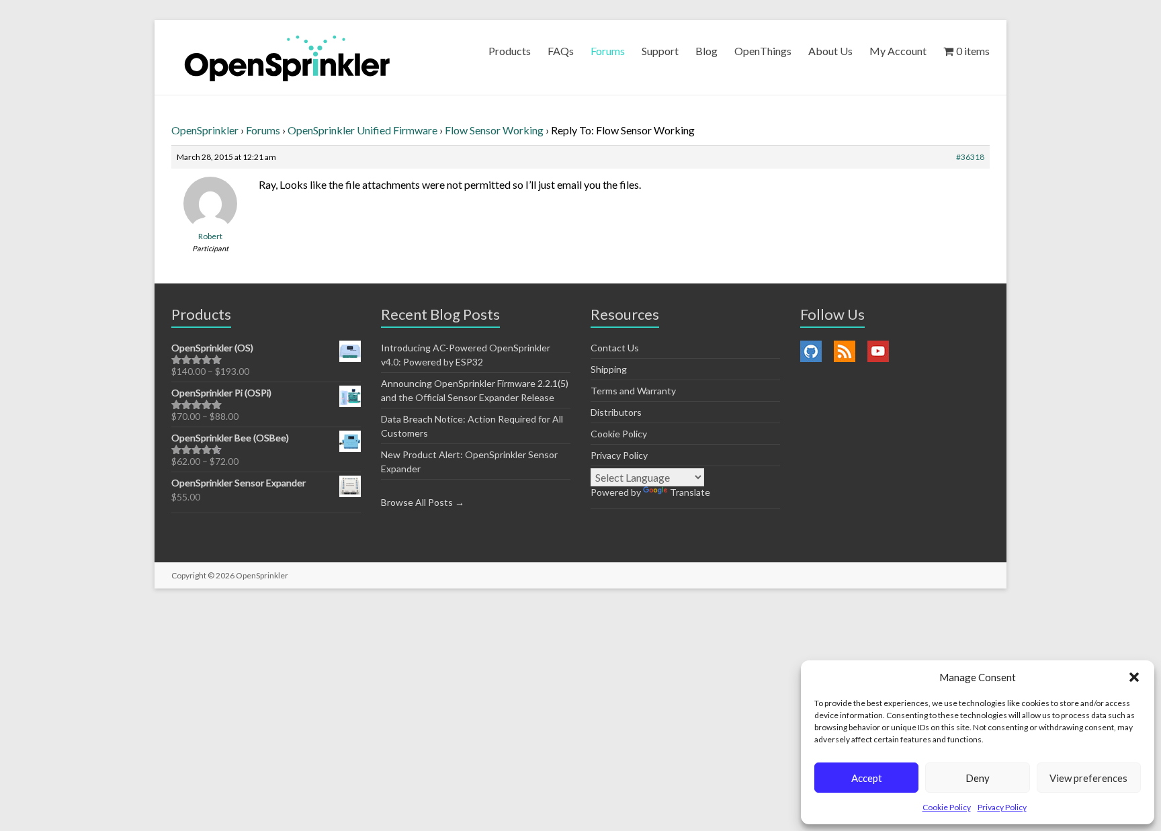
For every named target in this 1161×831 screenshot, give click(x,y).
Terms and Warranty (633, 390)
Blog (706, 50)
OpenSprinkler (205, 130)
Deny (977, 778)
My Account (898, 50)
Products (509, 50)
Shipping (609, 369)
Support (660, 50)
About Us (830, 50)
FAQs (561, 50)
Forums (608, 50)
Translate (690, 492)
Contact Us (615, 347)
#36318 (970, 157)
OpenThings (762, 50)
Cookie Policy (946, 807)
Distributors (616, 412)
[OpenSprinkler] (287, 57)
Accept (866, 778)
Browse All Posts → (422, 502)
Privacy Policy (1002, 807)
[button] (1134, 677)
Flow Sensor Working (494, 130)
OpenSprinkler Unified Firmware (362, 130)
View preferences (1088, 778)
